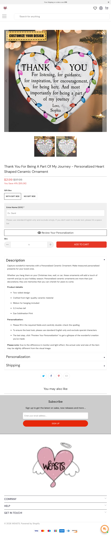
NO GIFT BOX (30, 196)
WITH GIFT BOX (13, 196)
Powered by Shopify (30, 523)
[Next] (104, 81)
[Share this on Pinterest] (59, 376)
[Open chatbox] (105, 529)
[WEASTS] (5, 8)
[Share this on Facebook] (51, 376)
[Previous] (6, 81)
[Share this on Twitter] (43, 376)
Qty (6, 238)
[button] (55, 207)
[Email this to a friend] (66, 376)
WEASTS (16, 523)
